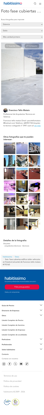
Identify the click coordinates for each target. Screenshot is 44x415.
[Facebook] (10, 364)
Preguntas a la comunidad (11, 321)
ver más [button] (37, 126)
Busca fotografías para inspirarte (12, 19)
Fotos (4, 323)
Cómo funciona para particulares (13, 342)
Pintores (5, 327)
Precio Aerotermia (8, 311)
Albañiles (5, 331)
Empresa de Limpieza (9, 315)
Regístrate (5, 344)
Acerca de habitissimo (10, 352)
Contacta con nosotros (10, 359)
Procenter (5, 325)
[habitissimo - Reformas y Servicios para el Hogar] (10, 4)
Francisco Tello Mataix (19, 110)
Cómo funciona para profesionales (14, 347)
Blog (3, 318)
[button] (22, 305)
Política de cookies (11, 386)
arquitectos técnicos (13, 246)
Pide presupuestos (22, 411)
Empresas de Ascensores (11, 313)
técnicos (25, 246)
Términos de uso (10, 376)
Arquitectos (6, 334)
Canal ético (6, 354)
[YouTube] (21, 364)
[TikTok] (27, 364)
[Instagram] (4, 364)
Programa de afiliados (10, 357)
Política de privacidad (12, 381)
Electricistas (6, 329)
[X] (15, 364)
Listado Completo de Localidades (14, 335)
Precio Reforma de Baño (10, 308)
